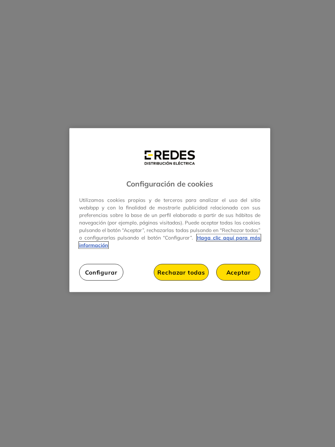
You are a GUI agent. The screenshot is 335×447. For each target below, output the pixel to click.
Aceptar (238, 272)
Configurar (101, 272)
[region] (169, 210)
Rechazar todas (181, 272)
